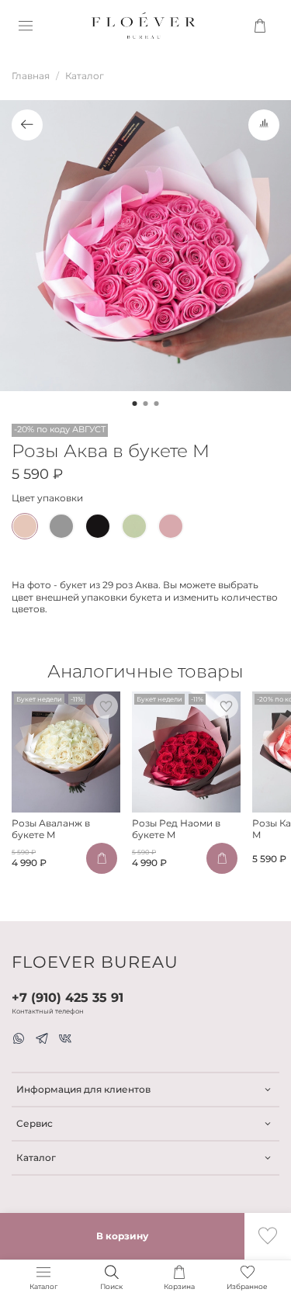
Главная (31, 75)
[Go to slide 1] (135, 403)
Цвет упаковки (47, 498)
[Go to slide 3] (156, 403)
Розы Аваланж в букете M (51, 828)
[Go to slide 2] (146, 403)
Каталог (84, 75)
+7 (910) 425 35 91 (67, 997)
